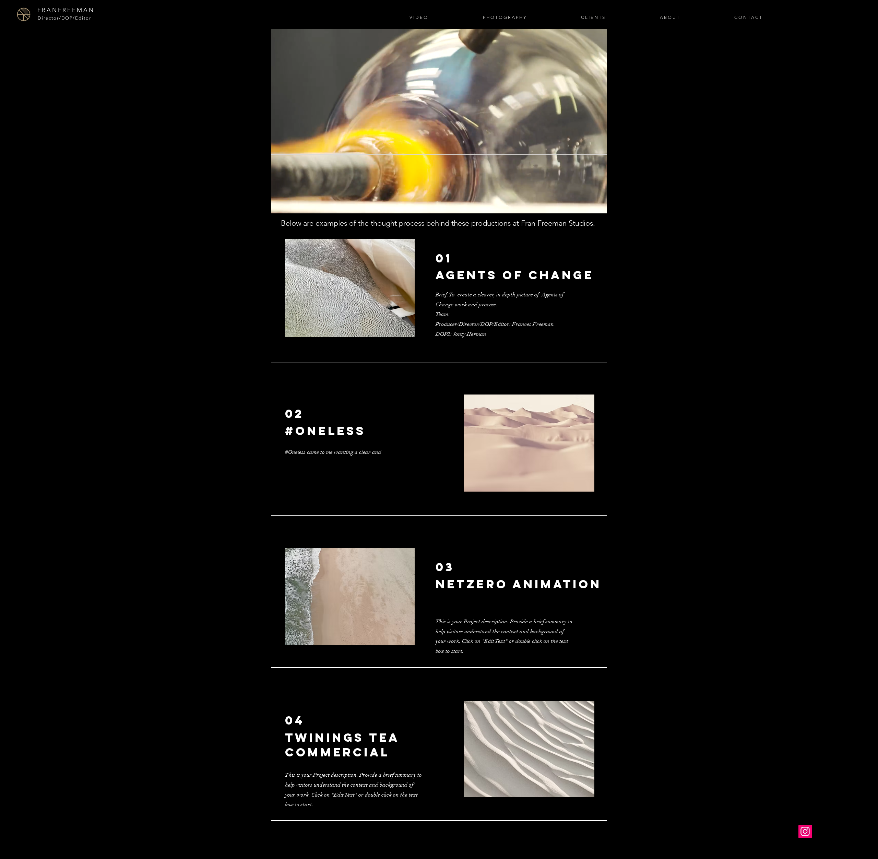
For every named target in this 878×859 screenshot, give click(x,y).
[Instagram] (805, 831)
